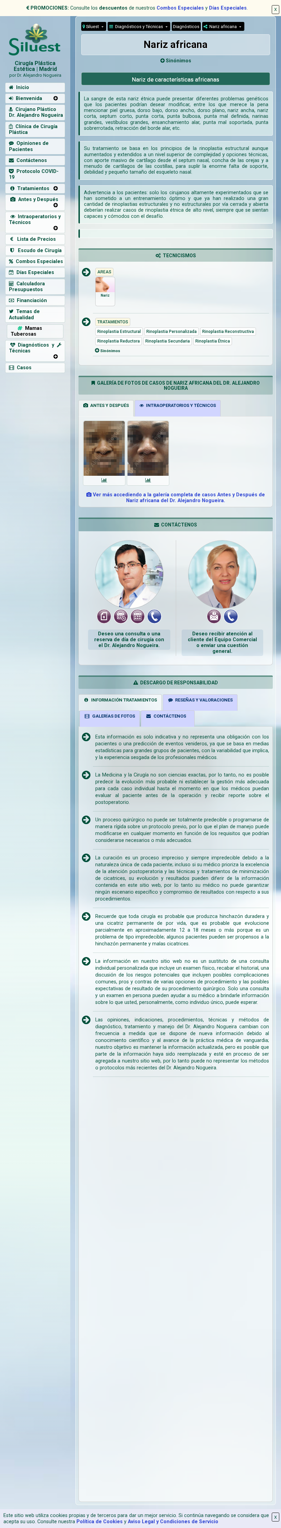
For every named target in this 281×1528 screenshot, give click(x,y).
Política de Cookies (99, 1522)
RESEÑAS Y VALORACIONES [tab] (203, 700)
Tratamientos (31, 188)
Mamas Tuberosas (26, 331)
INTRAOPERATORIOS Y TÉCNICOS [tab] (180, 405)
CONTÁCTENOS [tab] (168, 716)
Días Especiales (228, 8)
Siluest (92, 26)
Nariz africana (222, 26)
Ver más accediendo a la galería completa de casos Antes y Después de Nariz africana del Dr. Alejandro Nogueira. (178, 498)
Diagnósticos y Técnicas (138, 26)
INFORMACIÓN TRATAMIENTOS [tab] (123, 700)
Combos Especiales (180, 8)
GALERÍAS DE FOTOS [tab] (112, 716)
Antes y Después (36, 199)
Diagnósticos (186, 26)
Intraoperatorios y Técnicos (35, 219)
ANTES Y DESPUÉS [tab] (108, 405)
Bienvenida (27, 98)
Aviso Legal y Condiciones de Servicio (173, 1522)
